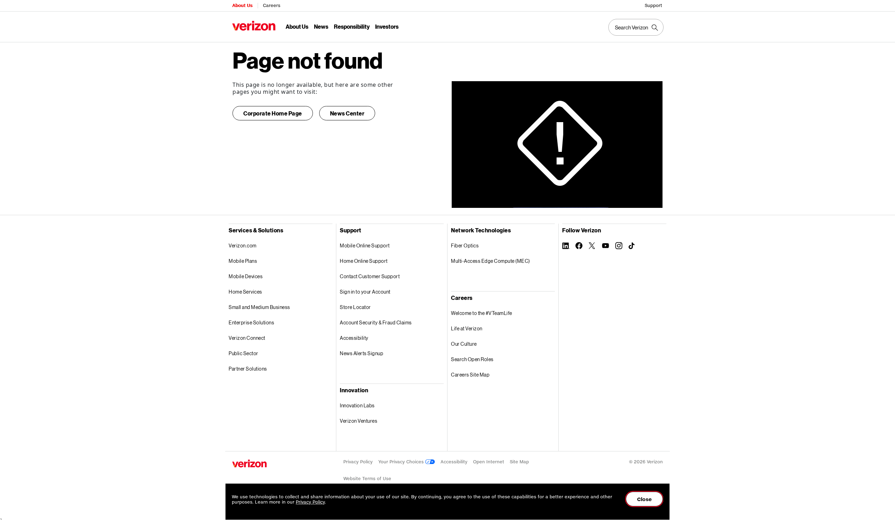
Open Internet (488, 461)
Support (653, 5)
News (321, 26)
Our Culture (464, 344)
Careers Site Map (470, 375)
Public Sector (243, 353)
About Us (242, 5)
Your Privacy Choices (401, 461)
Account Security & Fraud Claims (376, 322)
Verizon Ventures (358, 421)
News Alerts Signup (361, 353)
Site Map (519, 461)
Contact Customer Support (370, 276)
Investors (387, 26)
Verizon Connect (247, 338)
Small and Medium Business (259, 307)
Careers (271, 5)
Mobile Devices (246, 276)
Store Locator (355, 307)
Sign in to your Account (365, 292)
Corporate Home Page (272, 113)
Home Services (245, 292)
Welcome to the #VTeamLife (481, 313)
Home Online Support (364, 261)
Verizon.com (243, 245)
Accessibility (354, 338)
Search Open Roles (472, 359)
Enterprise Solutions (251, 322)
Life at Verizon (466, 328)
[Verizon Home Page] (249, 463)
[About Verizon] (253, 26)
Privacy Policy (358, 461)
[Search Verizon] (636, 27)
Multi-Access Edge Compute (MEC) (490, 261)
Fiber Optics (465, 245)
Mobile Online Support (365, 245)
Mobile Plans (243, 261)
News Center (347, 113)
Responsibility (352, 26)
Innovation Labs (357, 405)
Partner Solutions (248, 369)
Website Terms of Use (367, 478)
